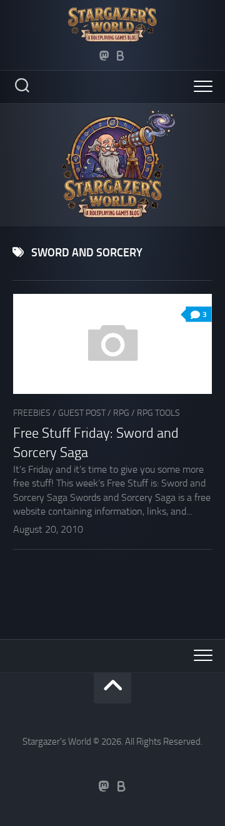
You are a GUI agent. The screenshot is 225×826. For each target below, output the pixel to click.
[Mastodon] (104, 55)
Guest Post (82, 413)
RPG (121, 413)
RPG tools (158, 413)
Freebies (32, 413)
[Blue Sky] (120, 55)
